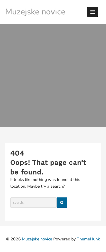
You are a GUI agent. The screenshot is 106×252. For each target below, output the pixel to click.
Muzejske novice (35, 11)
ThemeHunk (88, 239)
